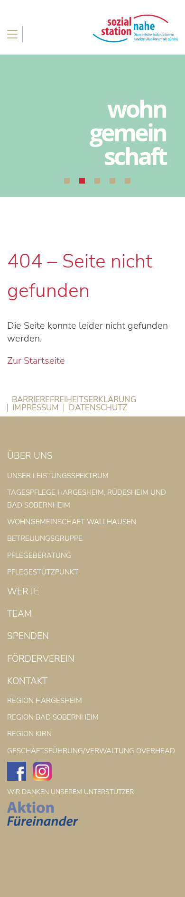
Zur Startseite (36, 360)
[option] (92, 126)
